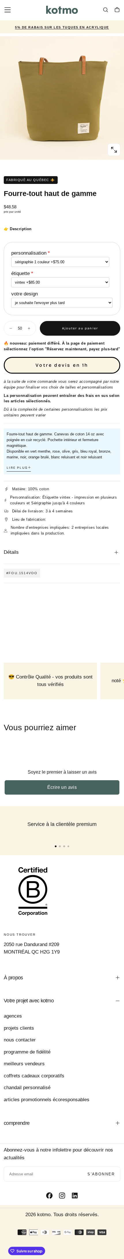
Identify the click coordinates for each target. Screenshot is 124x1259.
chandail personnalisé (27, 1087)
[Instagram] (62, 1195)
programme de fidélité (27, 1052)
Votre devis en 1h (61, 365)
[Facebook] (49, 1195)
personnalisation (28, 253)
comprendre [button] (16, 1123)
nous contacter (20, 1040)
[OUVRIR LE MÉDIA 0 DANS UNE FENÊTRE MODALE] (114, 149)
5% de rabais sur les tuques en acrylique (62, 27)
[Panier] (117, 10)
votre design (24, 294)
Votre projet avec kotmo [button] (29, 1001)
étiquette (20, 273)
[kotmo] (33, 891)
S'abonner (101, 1174)
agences (13, 1016)
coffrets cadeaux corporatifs (34, 1076)
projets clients (19, 1028)
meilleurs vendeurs (24, 1063)
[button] (7, 10)
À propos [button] (13, 978)
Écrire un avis (62, 787)
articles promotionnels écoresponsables (46, 1099)
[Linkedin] (74, 1195)
